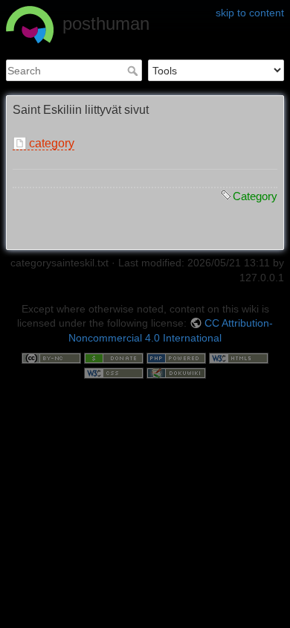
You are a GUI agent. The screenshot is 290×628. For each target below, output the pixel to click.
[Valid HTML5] (238, 358)
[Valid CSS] (114, 372)
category (51, 143)
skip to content (250, 13)
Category (255, 196)
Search (134, 70)
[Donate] (114, 358)
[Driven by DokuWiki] (176, 372)
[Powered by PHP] (176, 358)
